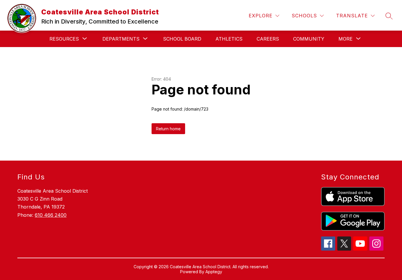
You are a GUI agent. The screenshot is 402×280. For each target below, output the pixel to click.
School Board (182, 39)
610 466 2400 (51, 215)
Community (308, 39)
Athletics (228, 39)
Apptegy (213, 271)
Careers (268, 39)
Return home (168, 128)
